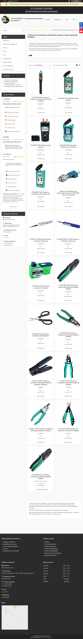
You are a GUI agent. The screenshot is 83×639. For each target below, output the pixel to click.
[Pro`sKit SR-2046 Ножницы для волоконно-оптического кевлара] (68, 414)
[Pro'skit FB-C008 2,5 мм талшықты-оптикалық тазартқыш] (41, 224)
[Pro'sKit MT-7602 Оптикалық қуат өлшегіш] (41, 130)
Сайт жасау (10, 1)
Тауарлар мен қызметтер (38, 30)
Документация (7, 58)
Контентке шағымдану (47, 637)
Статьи (5, 51)
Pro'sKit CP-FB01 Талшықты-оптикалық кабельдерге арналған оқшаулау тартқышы (40, 382)
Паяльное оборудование (51, 548)
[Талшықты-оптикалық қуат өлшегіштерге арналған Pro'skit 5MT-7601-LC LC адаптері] (68, 176)
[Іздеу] (23, 30)
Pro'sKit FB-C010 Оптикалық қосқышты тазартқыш (40, 287)
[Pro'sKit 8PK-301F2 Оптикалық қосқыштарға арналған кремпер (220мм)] (68, 270)
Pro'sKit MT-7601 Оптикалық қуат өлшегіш (68, 99)
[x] (31, 55)
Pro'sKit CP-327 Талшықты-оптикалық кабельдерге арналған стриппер (68, 382)
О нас (66, 19)
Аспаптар (48, 30)
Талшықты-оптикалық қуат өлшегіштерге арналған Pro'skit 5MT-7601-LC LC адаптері (68, 193)
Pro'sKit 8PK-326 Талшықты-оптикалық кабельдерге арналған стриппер (68, 334)
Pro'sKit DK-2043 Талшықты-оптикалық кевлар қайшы (41, 335)
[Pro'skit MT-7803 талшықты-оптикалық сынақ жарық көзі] (41, 176)
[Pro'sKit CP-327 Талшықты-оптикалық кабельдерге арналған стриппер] (68, 366)
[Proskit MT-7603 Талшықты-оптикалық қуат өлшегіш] (68, 130)
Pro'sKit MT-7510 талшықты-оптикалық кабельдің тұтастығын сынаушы (40, 99)
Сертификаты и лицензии (10, 544)
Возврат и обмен (7, 62)
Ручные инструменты (50, 544)
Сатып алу (41, 112)
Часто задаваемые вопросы (10, 546)
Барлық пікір (13, 206)
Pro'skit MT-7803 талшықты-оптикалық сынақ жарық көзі (40, 193)
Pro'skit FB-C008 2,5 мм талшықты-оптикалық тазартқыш (41, 240)
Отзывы (5, 548)
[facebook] (29, 55)
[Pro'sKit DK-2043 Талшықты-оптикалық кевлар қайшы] (41, 318)
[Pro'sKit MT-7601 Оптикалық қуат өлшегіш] (68, 82)
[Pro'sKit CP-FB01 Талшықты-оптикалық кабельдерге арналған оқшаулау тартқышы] (41, 366)
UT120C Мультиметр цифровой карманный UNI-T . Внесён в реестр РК (14, 165)
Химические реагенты (50, 555)
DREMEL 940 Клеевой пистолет (12, 107)
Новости (5, 47)
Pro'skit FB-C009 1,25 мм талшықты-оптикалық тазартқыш (68, 240)
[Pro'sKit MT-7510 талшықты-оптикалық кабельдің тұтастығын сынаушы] (41, 82)
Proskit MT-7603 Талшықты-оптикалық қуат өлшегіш (68, 146)
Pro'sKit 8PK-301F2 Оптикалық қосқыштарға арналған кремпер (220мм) (68, 287)
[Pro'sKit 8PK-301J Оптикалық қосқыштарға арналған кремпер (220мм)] (41, 460)
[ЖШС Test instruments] (6, 20)
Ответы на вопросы (8, 65)
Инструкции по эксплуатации (11, 550)
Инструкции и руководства (10, 44)
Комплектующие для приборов (53, 553)
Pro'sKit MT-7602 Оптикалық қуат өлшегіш (40, 146)
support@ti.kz (6, 237)
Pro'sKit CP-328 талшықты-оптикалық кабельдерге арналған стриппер (41, 429)
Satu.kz (48, 636)
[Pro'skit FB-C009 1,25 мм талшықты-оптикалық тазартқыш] (68, 224)
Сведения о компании (9, 542)
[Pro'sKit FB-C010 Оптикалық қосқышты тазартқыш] (41, 270)
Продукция (57, 19)
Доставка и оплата (8, 69)
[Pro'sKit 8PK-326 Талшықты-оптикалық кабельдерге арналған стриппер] (68, 318)
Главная (48, 19)
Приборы (47, 542)
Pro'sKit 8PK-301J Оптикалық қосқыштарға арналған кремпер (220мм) (40, 476)
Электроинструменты (50, 546)
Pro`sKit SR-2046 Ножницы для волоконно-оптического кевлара (68, 429)
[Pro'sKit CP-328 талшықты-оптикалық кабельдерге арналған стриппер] (41, 414)
